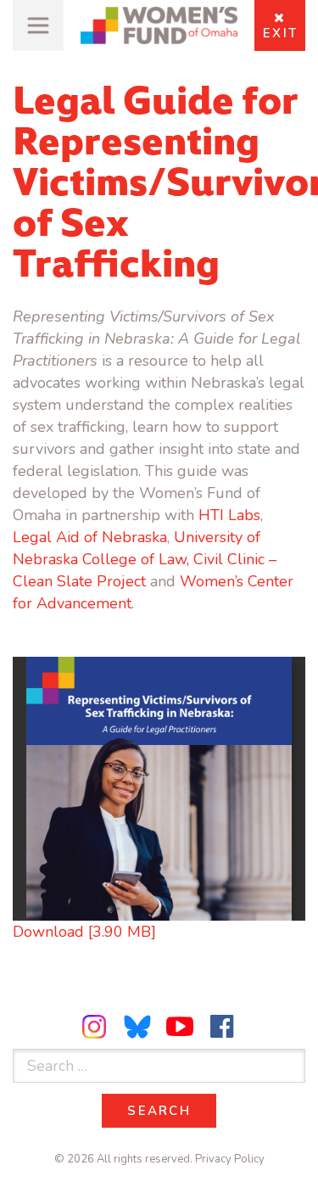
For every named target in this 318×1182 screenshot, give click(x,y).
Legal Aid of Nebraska (90, 537)
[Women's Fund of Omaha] (159, 26)
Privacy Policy (230, 1159)
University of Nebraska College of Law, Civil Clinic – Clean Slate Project (144, 559)
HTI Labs (229, 515)
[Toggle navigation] (38, 25)
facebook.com (221, 1027)
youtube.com (179, 1027)
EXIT (280, 33)
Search (171, 1110)
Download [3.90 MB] (84, 932)
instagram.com (96, 1027)
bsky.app (138, 1027)
